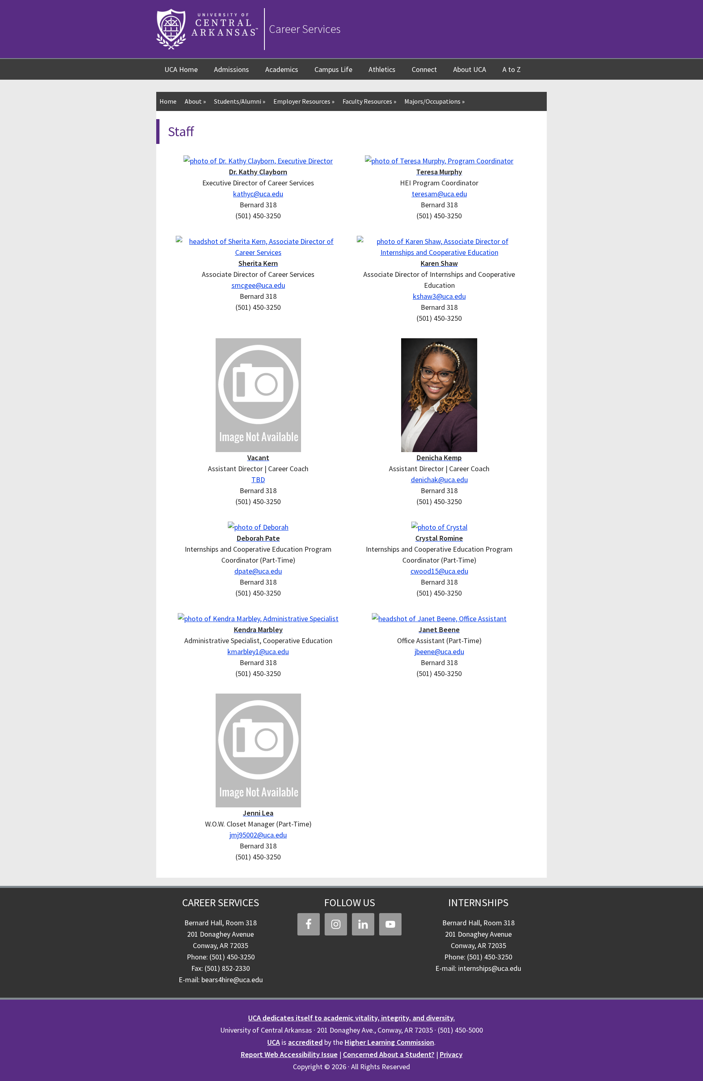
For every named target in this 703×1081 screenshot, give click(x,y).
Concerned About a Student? (388, 1054)
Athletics (382, 69)
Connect (424, 69)
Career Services (305, 29)
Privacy (451, 1054)
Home (168, 101)
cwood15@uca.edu (439, 571)
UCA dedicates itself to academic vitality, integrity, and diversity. (351, 1017)
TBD (258, 479)
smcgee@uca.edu (258, 285)
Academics (281, 69)
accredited (305, 1042)
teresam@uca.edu (439, 193)
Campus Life (333, 69)
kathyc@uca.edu (258, 193)
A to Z (511, 69)
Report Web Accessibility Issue (289, 1054)
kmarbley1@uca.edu (258, 651)
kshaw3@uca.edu (439, 296)
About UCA (469, 69)
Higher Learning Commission (389, 1042)
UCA (273, 1042)
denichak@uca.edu (439, 479)
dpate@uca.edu (258, 571)
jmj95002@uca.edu (258, 835)
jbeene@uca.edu (439, 651)
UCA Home (181, 69)
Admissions (231, 69)
